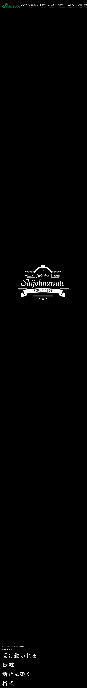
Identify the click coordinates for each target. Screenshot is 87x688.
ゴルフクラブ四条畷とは (29, 6)
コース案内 (52, 6)
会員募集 (79, 6)
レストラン (71, 6)
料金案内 (43, 6)
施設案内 (61, 6)
